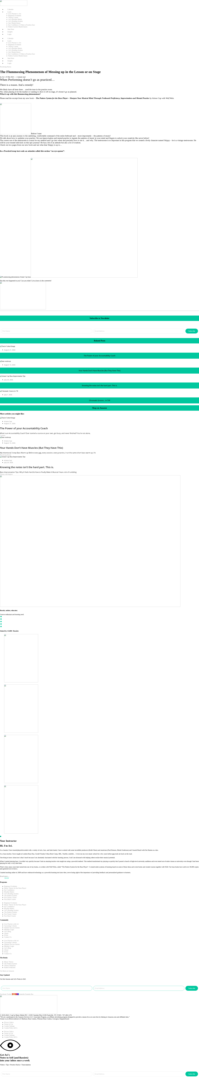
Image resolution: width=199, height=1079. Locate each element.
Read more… (4, 876)
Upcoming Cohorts (10, 926)
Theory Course (13, 17)
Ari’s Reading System (15, 21)
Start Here (10, 29)
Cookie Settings (9, 1026)
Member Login (9, 929)
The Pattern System (10, 896)
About (6, 933)
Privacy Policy (9, 1022)
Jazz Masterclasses (14, 23)
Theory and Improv (6, 474)
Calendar (10, 9)
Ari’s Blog (7, 931)
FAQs (6, 935)
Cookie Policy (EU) (10, 1028)
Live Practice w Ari (14, 14)
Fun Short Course (10, 899)
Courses (2, 435)
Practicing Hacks (5, 67)
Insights (10, 32)
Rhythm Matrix (9, 892)
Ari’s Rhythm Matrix (15, 19)
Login (9, 34)
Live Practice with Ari (11, 924)
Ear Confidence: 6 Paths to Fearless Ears (21, 25)
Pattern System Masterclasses (17, 27)
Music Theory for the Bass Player (15, 888)
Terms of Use (8, 1024)
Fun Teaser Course (10, 897)
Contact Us (8, 937)
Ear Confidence (9, 890)
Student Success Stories (12, 928)
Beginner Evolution (14, 15)
